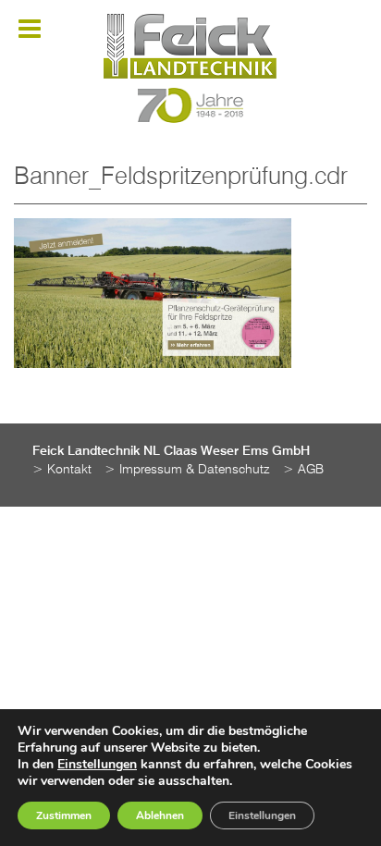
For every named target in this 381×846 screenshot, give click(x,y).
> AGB (303, 469)
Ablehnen (160, 815)
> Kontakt (62, 469)
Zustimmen (64, 815)
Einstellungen (97, 764)
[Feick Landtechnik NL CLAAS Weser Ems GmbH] (190, 46)
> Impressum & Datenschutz (187, 469)
